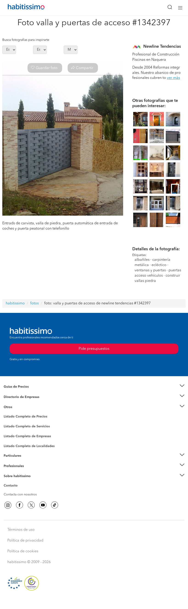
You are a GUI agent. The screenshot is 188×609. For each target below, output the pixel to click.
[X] (31, 505)
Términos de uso (21, 530)
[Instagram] (8, 505)
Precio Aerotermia (17, 396)
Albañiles (10, 439)
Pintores (10, 430)
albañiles (142, 260)
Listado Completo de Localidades (29, 446)
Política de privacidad (25, 540)
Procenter (11, 426)
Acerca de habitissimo (20, 481)
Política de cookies (22, 551)
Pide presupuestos (94, 601)
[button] (94, 387)
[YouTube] (43, 505)
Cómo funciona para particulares (28, 461)
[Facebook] (19, 505)
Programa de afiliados (20, 490)
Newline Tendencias (162, 46)
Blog (7, 412)
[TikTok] (54, 505)
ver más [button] (173, 78)
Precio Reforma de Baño (21, 392)
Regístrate (11, 465)
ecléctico (159, 265)
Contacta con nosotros (20, 494)
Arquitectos (12, 443)
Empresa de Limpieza (19, 407)
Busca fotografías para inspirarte (25, 40)
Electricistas (12, 434)
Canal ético (12, 486)
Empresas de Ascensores (22, 402)
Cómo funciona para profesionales (29, 471)
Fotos (8, 421)
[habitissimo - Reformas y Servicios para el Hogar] (20, 8)
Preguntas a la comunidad (22, 417)
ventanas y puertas (150, 270)
